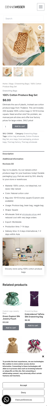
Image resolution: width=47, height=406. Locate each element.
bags (14, 176)
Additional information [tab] (13, 159)
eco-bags (14, 139)
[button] (43, 356)
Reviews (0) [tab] (8, 164)
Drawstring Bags (22, 84)
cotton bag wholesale (16, 136)
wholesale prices (29, 214)
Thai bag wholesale (29, 142)
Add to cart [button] (11, 328)
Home (5, 84)
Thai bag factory (14, 142)
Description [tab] (8, 154)
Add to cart (20, 126)
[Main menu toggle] (40, 7)
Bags (11, 84)
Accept (23, 385)
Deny (23, 392)
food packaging (25, 139)
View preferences (23, 400)
